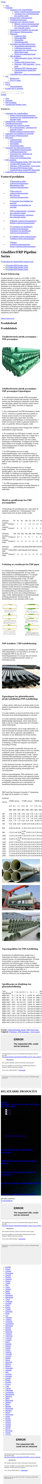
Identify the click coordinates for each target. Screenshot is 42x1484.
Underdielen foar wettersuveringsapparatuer (25, 74)
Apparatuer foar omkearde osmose (22, 22)
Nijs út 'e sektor (15, 80)
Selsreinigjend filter (21, 42)
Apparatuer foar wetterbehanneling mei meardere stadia (26, 15)
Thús (7, 6)
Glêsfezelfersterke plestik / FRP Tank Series (25, 162)
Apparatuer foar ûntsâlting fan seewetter (24, 30)
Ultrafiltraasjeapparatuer (18, 20)
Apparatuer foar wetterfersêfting (21, 10)
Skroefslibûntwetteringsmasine (25, 46)
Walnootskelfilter (20, 38)
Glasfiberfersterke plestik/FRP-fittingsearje (25, 170)
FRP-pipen (5, 1104)
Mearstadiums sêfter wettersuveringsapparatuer (19, 186)
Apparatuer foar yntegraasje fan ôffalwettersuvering (25, 51)
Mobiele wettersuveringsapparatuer (26, 24)
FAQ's (7, 82)
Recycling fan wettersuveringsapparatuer (19, 196)
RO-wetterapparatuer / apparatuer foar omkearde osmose (26, 27)
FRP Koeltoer (34, 1104)
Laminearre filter (20, 36)
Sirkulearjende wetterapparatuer (21, 18)
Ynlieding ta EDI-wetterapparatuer (22, 239)
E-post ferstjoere (6, 1201)
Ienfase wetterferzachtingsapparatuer (27, 12)
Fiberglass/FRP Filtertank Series (25, 68)
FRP (2, 1106)
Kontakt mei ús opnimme (14, 88)
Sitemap (4, 1102)
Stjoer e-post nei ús (7, 318)
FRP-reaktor (23, 1104)
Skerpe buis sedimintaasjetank (25, 54)
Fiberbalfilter (18, 40)
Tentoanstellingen (16, 86)
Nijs (6, 76)
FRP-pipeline (10, 1106)
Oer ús (7, 84)
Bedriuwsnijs (14, 78)
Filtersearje (14, 34)
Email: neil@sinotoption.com (15, 1136)
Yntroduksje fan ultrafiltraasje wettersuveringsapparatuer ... (20, 232)
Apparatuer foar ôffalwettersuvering (22, 44)
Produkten (9, 8)
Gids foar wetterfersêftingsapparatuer (18, 1194)
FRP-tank (14, 1104)
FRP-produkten (15, 56)
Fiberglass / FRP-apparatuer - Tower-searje (25, 166)
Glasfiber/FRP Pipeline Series (24, 62)
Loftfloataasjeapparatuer (22, 48)
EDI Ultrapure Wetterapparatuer (21, 32)
